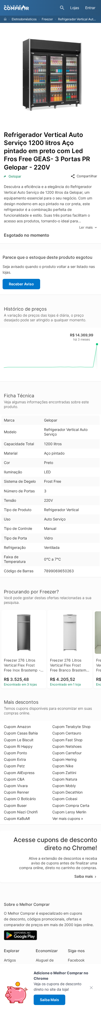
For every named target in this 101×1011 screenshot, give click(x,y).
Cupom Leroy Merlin (69, 812)
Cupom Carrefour (67, 753)
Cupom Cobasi (64, 798)
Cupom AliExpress (19, 772)
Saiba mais (83, 876)
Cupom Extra (15, 759)
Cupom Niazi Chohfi (21, 812)
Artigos (10, 960)
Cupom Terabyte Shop (71, 726)
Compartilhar (87, 176)
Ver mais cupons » (67, 818)
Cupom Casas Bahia (21, 733)
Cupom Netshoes (67, 746)
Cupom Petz (14, 766)
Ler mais (86, 227)
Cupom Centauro (66, 733)
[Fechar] (93, 987)
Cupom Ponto (15, 753)
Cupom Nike (62, 766)
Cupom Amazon (17, 726)
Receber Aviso (21, 284)
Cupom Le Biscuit (18, 740)
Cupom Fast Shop (67, 740)
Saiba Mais (49, 999)
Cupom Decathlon (67, 792)
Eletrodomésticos (24, 19)
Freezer (47, 19)
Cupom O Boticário (20, 798)
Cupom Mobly (64, 785)
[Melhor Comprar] (30, 8)
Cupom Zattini (64, 772)
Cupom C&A (14, 779)
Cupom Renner (16, 792)
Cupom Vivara (16, 785)
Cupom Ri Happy (18, 746)
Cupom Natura (64, 779)
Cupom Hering (64, 759)
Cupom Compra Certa (70, 805)
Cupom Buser (15, 805)
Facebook (76, 960)
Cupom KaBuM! (17, 818)
